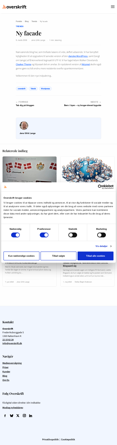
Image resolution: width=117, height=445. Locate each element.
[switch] (44, 235)
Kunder (6, 371)
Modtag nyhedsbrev (12, 407)
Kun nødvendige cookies (21, 256)
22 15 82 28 (8, 339)
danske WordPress (78, 56)
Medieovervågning (12, 363)
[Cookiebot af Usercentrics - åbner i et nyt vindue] (100, 187)
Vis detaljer (102, 246)
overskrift (21, 88)
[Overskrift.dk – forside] (14, 7)
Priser (5, 367)
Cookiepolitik (68, 439)
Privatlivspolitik (50, 439)
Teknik (33, 88)
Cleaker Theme (23, 64)
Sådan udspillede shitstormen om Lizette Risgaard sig (85, 264)
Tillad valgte (58, 256)
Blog (27, 21)
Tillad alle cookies (95, 256)
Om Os (5, 380)
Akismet (86, 64)
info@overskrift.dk (12, 343)
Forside (19, 21)
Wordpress (45, 88)
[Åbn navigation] (113, 7)
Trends (34, 21)
